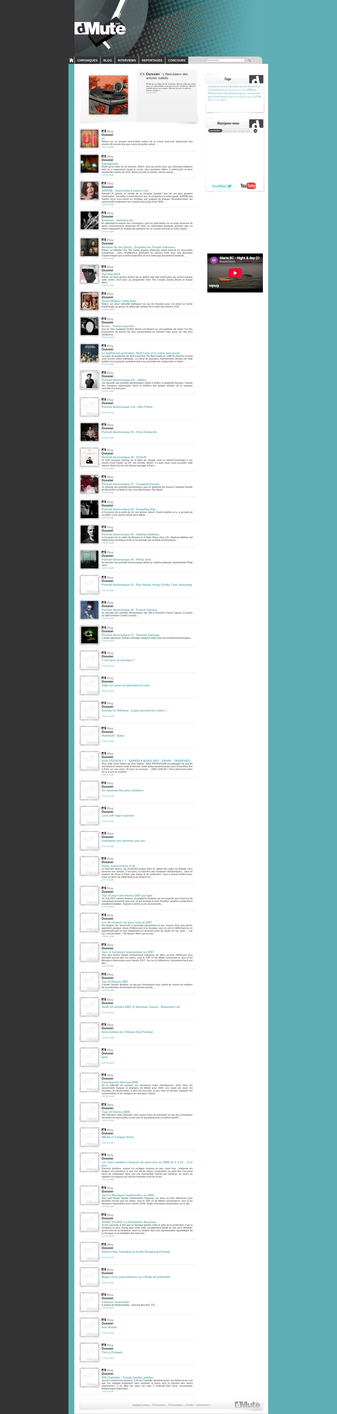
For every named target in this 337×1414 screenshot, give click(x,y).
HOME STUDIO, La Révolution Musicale (129, 1222)
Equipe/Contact (140, 1405)
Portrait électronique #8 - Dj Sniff (124, 457)
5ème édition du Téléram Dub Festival (127, 1032)
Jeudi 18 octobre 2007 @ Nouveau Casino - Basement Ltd (141, 1006)
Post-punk (224, 86)
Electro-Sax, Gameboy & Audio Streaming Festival (136, 1251)
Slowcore (234, 93)
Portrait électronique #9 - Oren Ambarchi (129, 432)
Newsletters (203, 1405)
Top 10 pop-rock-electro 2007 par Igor (127, 895)
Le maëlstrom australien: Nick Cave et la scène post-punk (141, 353)
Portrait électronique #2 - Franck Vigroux (129, 609)
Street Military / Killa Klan (119, 301)
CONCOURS (176, 60)
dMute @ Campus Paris (118, 1137)
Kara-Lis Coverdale (216, 100)
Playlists (235, 86)
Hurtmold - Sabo (113, 735)
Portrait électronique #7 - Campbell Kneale (130, 484)
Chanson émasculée (115, 1302)
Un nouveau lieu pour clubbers (123, 790)
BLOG (107, 60)
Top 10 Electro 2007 (115, 981)
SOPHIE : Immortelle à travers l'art (125, 190)
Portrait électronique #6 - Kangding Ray (128, 509)
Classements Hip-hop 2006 (120, 1082)
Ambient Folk (234, 97)
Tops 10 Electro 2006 (116, 1112)
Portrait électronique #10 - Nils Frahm (127, 406)
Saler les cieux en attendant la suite (126, 685)
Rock (211, 93)
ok (255, 130)
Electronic (219, 90)
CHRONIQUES (87, 60)
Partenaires (158, 1405)
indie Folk (221, 93)
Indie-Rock (247, 86)
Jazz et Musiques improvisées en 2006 (128, 1195)
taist (104, 1057)
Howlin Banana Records (236, 90)
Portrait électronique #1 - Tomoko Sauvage (131, 635)
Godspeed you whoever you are (123, 840)
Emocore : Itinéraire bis (117, 220)
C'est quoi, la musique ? (118, 660)
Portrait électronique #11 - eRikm (124, 380)
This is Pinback (112, 1352)
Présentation (175, 1405)
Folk (258, 96)
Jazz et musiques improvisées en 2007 (128, 952)
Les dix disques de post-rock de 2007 (127, 922)
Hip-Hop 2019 (111, 274)
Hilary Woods (247, 93)
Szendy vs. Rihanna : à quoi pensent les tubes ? (134, 710)
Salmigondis (110, 163)
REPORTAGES (152, 60)
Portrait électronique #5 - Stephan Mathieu (130, 534)
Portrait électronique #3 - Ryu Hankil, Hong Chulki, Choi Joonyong (147, 584)
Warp (251, 89)
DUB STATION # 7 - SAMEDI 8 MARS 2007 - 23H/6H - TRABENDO (146, 760)
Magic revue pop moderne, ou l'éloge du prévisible (136, 1276)
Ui (103, 138)
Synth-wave (220, 96)
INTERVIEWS (127, 60)
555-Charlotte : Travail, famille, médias (127, 1377)
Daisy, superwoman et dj (118, 865)
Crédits (189, 1405)
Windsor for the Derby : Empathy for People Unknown (138, 247)
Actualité (212, 86)
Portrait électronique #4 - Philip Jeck (126, 559)
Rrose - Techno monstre (118, 326)
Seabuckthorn (247, 97)
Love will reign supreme (118, 815)
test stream (109, 1327)
